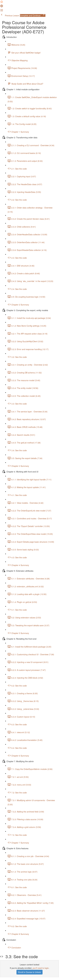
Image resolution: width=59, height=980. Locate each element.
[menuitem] (1, 6)
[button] (1, 2)
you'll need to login (41, 968)
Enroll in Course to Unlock (29, 972)
